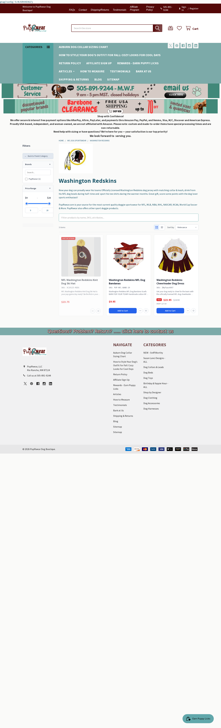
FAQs (72, 10)
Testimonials (119, 10)
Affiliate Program (134, 8)
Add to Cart (123, 310)
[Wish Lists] (180, 28)
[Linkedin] (195, 45)
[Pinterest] (177, 45)
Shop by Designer (152, 392)
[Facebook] (183, 45)
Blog (98, 79)
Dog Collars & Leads (153, 367)
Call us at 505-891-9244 (39, 375)
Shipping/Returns (100, 10)
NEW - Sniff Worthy (153, 352)
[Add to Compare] (92, 311)
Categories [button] (33, 47)
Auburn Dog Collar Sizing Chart (83, 47)
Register (194, 8)
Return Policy (70, 63)
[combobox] (116, 28)
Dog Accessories (151, 403)
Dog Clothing (150, 397)
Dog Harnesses (151, 408)
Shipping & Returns (74, 79)
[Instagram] (189, 45)
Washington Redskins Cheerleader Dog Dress (170, 281)
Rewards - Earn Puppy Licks (138, 63)
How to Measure (92, 71)
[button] (110, 90)
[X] (170, 45)
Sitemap (113, 79)
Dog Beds (148, 372)
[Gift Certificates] (171, 28)
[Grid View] (156, 227)
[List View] (162, 227)
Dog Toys (148, 377)
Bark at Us (143, 71)
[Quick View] (98, 311)
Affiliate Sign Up (99, 63)
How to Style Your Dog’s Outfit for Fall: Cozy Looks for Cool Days (110, 55)
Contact (83, 10)
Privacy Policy (150, 8)
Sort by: (170, 227)
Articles (65, 71)
